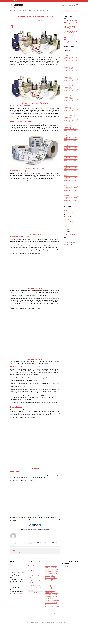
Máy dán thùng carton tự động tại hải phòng (70, 151)
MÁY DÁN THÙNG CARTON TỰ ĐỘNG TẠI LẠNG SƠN (70, 85)
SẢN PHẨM (24, 10)
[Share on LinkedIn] (40, 525)
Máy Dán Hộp (47, 583)
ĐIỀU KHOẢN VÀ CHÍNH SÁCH (39, 10)
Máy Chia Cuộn (48, 569)
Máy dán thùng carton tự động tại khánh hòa (70, 158)
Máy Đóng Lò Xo (56, 610)
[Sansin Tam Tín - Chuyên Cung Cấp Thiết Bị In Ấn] (16, 5)
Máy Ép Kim (47, 608)
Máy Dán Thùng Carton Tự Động (70, 235)
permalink (47, 529)
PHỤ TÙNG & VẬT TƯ (33, 573)
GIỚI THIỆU (18, 10)
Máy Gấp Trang (48, 588)
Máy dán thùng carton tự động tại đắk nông (70, 201)
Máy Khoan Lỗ (48, 594)
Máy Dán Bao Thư (55, 581)
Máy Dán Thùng (55, 583)
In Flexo (66, 229)
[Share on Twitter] (33, 525)
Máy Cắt (52, 575)
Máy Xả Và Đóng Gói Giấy (50, 606)
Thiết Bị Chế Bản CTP (49, 615)
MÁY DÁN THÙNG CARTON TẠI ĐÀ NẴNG (70, 65)
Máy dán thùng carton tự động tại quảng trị (70, 178)
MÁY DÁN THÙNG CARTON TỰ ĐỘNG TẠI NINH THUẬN (70, 98)
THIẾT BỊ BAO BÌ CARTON (34, 580)
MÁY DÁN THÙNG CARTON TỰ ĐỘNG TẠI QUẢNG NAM (70, 111)
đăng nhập (18, 552)
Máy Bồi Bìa (47, 567)
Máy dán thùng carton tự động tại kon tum (70, 164)
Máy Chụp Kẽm (55, 569)
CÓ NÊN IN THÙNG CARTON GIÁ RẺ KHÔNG (23, 543)
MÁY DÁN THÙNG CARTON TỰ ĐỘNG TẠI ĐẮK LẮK (70, 121)
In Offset (66, 231)
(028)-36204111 (16, 585)
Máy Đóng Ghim (48, 610)
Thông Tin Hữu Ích (68, 242)
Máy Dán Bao (47, 581)
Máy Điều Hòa (31, 570)
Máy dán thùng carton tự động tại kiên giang (70, 161)
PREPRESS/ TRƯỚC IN (33, 575)
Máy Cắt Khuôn (48, 579)
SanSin (67, 567)
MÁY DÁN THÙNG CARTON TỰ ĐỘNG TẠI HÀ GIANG (70, 75)
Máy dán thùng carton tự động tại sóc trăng (70, 181)
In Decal (39, 14)
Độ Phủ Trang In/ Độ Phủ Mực (71, 212)
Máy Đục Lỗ (47, 613)
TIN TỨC (30, 10)
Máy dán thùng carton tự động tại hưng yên (70, 144)
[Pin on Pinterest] (37, 525)
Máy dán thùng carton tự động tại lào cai (70, 171)
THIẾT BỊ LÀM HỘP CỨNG (34, 585)
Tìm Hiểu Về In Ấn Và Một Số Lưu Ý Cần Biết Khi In (72, 41)
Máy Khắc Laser (48, 596)
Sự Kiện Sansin (67, 240)
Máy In (53, 588)
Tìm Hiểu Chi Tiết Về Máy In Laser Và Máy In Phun (72, 22)
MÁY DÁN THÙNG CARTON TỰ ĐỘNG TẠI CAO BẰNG (70, 68)
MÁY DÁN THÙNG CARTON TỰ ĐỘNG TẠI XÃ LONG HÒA (70, 118)
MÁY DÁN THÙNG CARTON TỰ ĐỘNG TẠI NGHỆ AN (70, 91)
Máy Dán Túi (47, 585)
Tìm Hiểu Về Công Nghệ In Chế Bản (71, 36)
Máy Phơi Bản (56, 600)
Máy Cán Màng (55, 571)
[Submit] (76, 11)
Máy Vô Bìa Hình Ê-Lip (49, 604)
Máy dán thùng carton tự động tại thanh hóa (70, 188)
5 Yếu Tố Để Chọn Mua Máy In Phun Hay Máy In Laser (72, 27)
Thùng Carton (67, 244)
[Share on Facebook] (30, 525)
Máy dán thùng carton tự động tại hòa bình (70, 141)
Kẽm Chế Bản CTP (49, 565)
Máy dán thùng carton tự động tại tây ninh (70, 198)
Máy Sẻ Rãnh (47, 602)
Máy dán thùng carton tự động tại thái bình (70, 191)
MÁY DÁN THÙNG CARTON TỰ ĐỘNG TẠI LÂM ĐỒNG (70, 81)
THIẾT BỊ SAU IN (32, 590)
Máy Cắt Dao (47, 577)
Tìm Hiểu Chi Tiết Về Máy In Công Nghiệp (72, 32)
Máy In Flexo (47, 590)
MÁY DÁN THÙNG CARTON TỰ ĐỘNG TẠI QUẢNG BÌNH (70, 108)
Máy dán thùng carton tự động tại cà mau (70, 134)
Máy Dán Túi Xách (54, 585)
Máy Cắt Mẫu (54, 579)
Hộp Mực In (66, 216)
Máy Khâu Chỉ (54, 594)
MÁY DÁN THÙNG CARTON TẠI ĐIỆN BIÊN (70, 61)
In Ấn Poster (67, 219)
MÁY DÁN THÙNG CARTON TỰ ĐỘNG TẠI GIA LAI (70, 71)
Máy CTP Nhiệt (48, 571)
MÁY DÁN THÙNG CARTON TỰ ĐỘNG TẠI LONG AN (70, 78)
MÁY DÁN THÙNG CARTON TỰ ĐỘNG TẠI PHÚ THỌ (70, 101)
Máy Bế (55, 565)
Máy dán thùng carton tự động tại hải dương (70, 148)
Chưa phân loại (31, 568)
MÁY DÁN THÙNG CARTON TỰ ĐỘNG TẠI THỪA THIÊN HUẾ (70, 115)
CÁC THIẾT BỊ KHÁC (33, 565)
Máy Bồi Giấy (53, 567)
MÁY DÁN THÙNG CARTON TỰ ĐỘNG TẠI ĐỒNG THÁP (70, 128)
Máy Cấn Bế (47, 575)
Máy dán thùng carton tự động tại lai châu (70, 168)
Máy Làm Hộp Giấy (49, 598)
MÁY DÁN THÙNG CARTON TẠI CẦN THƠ (70, 55)
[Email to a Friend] (35, 525)
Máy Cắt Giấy (54, 577)
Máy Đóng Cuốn (54, 608)
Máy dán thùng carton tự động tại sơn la (70, 184)
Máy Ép (57, 606)
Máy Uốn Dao (54, 602)
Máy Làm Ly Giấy (48, 600)
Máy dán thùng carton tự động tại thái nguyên (70, 194)
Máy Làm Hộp (55, 596)
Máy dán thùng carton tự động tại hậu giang (70, 154)
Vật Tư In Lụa (48, 617)
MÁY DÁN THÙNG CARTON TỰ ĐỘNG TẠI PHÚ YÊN (70, 105)
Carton (65, 210)
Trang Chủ (12, 10)
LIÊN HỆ (47, 10)
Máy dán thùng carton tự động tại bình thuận (70, 131)
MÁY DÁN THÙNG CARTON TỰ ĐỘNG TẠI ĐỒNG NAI (70, 125)
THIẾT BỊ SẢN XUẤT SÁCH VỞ (35, 587)
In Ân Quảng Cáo (33, 14)
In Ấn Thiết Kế (67, 224)
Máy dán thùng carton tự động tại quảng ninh (70, 174)
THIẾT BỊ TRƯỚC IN (32, 592)
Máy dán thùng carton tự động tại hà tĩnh (70, 138)
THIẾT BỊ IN (30, 582)
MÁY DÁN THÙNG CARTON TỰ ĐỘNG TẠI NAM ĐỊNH (70, 88)
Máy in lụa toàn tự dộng (49, 592)
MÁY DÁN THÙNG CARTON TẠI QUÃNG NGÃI (70, 58)
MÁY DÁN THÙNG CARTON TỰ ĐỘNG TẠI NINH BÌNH (70, 95)
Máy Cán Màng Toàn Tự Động (51, 573)
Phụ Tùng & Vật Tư (54, 613)
